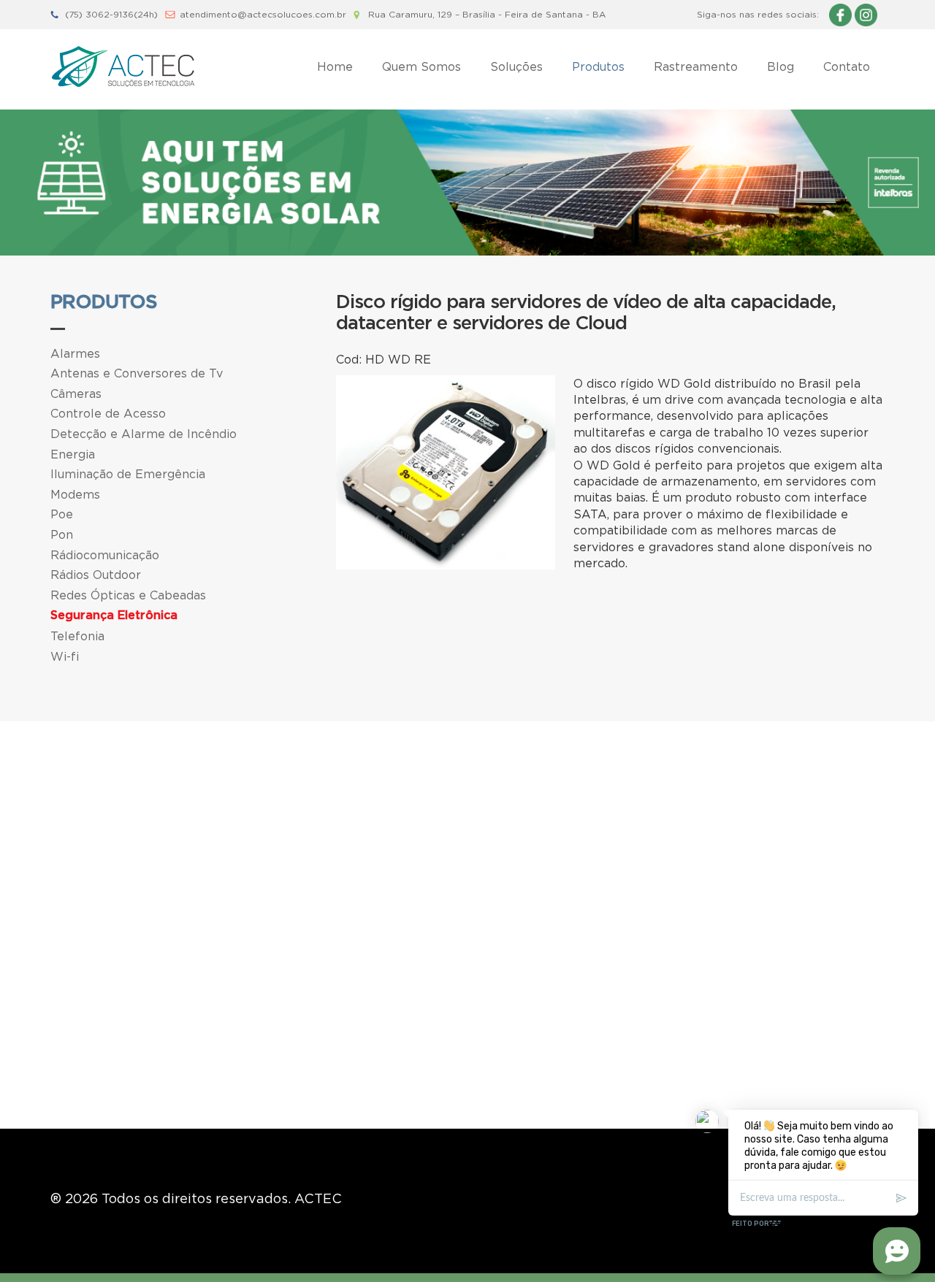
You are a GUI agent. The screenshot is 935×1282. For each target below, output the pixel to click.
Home (335, 66)
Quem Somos (421, 66)
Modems (75, 494)
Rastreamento (696, 66)
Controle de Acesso (108, 413)
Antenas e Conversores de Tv (136, 373)
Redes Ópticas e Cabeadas (128, 595)
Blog (780, 66)
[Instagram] (866, 14)
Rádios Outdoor (95, 574)
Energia (72, 454)
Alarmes (75, 353)
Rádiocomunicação (104, 554)
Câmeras (76, 393)
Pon (61, 534)
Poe (61, 514)
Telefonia (77, 635)
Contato (846, 66)
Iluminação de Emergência (127, 473)
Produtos (598, 66)
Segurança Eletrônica (114, 615)
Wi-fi (64, 656)
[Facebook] (840, 14)
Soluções (516, 66)
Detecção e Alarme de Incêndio (143, 433)
